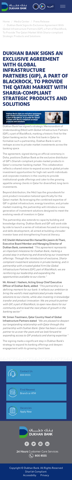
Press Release (41, 21)
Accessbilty (29, 475)
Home (6, 21)
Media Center (21, 21)
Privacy (44, 475)
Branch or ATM (28, 393)
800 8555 (25, 375)
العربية (50, 6)
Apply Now (26, 411)
